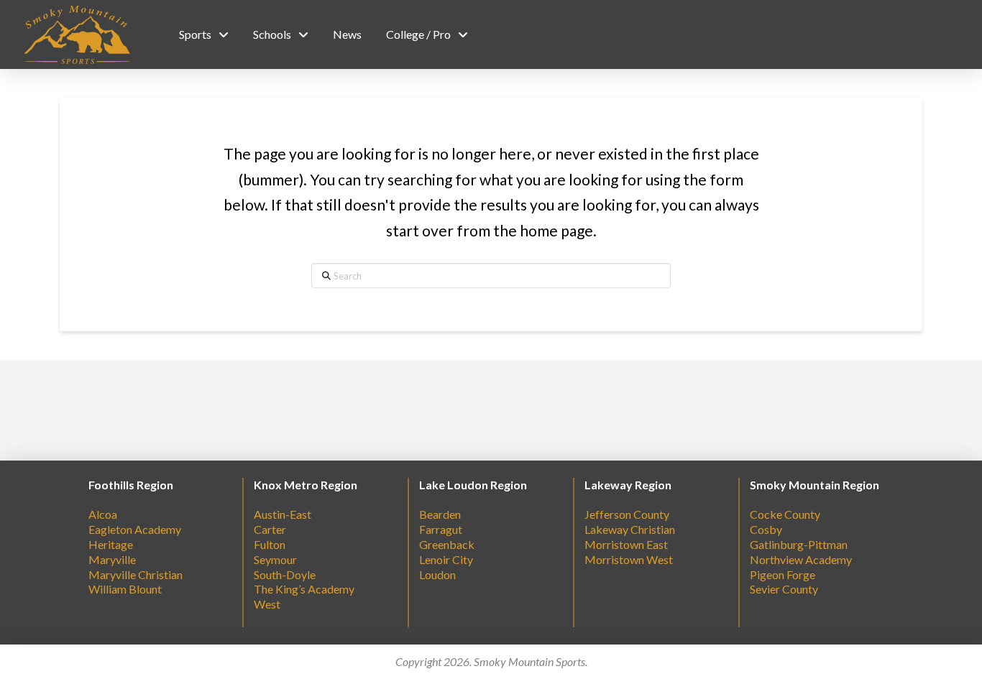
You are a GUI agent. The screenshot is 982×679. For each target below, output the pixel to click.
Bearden (440, 514)
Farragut (440, 529)
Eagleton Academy (134, 529)
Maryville (112, 559)
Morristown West (628, 559)
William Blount (125, 589)
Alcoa (102, 514)
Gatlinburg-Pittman (799, 544)
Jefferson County (626, 514)
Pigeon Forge (782, 574)
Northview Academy (801, 559)
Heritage (110, 544)
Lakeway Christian (629, 529)
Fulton (269, 544)
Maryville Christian (135, 574)
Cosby (766, 529)
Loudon (437, 574)
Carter (270, 529)
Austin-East (282, 514)
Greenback (446, 544)
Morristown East (626, 544)
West (267, 604)
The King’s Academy (304, 589)
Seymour (275, 559)
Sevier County (784, 589)
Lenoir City (446, 559)
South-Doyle (285, 574)
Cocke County (785, 514)
